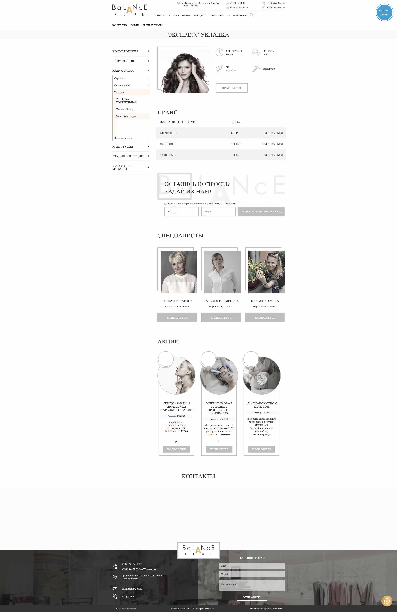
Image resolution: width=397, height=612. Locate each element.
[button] (148, 51)
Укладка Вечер (124, 109)
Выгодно (199, 15)
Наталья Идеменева (221, 300)
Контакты (239, 15)
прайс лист (231, 88)
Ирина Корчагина (177, 300)
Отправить (252, 597)
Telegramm (128, 596)
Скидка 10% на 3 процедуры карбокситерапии (219, 406)
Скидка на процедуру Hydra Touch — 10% (176, 406)
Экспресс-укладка (126, 116)
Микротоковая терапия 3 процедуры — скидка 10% (262, 408)
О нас (158, 15)
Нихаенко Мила (265, 300)
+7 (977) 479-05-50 (132, 563)
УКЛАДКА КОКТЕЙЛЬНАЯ (126, 101)
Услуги (172, 15)
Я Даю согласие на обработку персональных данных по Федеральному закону (201, 204)
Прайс (186, 15)
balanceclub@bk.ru (132, 588)
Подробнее (176, 449)
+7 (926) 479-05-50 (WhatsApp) (139, 569)
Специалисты (220, 15)
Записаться (177, 317)
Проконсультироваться (261, 211)
